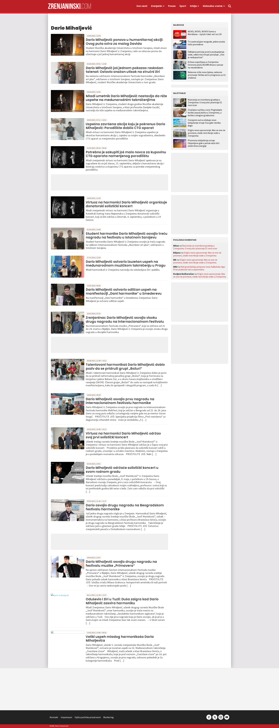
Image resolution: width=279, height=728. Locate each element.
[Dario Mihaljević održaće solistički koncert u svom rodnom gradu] (67, 472)
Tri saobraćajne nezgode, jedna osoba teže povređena (206, 43)
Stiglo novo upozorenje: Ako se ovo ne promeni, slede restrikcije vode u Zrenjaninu (206, 133)
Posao (172, 6)
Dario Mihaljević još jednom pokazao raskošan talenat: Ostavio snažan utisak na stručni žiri (124, 70)
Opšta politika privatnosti (88, 717)
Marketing (108, 717)
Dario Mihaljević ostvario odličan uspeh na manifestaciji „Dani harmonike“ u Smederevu (124, 291)
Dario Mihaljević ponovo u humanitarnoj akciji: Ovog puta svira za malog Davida (124, 42)
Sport (182, 6)
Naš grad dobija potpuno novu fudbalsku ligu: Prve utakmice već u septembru (199, 268)
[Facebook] (209, 716)
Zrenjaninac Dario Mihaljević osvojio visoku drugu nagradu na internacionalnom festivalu (125, 319)
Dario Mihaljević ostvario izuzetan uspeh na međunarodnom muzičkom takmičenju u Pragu (126, 263)
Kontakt (54, 717)
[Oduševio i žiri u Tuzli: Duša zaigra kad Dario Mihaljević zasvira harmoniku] (60, 594)
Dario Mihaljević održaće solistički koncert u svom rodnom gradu (122, 470)
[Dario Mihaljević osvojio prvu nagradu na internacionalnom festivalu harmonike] (67, 403)
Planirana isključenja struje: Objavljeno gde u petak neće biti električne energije (203, 143)
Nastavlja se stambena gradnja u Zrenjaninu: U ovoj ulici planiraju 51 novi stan (205, 102)
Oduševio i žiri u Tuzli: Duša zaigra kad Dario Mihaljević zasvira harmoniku (122, 601)
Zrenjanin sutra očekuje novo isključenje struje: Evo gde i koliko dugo (204, 123)
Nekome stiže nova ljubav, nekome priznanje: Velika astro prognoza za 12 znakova (207, 75)
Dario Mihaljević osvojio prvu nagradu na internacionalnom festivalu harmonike (120, 401)
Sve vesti (141, 6)
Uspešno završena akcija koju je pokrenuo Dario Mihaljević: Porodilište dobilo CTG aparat (125, 126)
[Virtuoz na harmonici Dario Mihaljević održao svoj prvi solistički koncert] (67, 438)
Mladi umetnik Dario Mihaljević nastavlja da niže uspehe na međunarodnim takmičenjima (126, 98)
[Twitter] (215, 716)
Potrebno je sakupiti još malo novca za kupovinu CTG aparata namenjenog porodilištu (126, 154)
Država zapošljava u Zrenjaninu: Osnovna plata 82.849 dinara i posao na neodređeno (205, 64)
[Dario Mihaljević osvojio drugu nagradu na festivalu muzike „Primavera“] (67, 566)
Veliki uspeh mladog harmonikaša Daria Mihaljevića (120, 638)
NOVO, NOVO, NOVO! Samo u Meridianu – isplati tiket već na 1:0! (205, 33)
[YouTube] (226, 716)
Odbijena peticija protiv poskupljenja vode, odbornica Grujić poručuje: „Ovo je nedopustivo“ (206, 54)
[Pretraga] (229, 6)
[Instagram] (221, 716)
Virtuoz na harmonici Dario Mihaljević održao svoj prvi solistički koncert (123, 435)
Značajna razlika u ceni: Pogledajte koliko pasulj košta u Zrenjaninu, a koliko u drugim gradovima (205, 112)
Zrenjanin (156, 6)
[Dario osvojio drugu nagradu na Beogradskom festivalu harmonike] (67, 509)
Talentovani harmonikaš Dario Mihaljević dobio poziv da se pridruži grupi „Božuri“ (125, 366)
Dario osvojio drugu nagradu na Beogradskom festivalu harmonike (125, 507)
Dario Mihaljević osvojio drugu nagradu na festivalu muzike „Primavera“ (121, 563)
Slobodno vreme (212, 6)
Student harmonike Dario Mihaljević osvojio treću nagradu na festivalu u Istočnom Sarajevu (126, 235)
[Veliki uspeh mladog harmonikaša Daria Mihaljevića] (67, 641)
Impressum (66, 717)
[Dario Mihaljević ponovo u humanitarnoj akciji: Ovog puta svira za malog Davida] (67, 44)
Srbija (193, 6)
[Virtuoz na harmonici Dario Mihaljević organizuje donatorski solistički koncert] (67, 206)
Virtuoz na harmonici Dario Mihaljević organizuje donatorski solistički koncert (126, 204)
